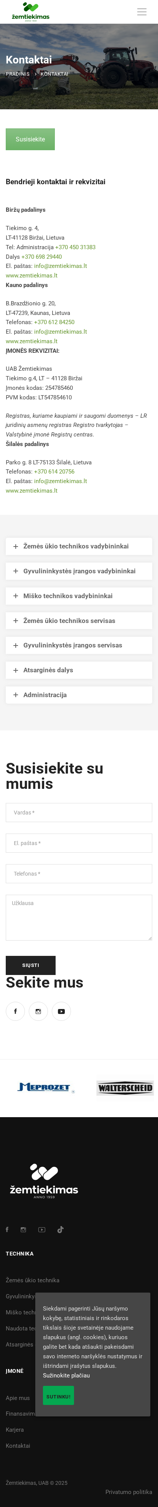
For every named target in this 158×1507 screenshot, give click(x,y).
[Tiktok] (60, 1229)
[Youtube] (61, 1011)
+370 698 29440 (41, 256)
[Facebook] (15, 1011)
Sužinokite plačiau (66, 1375)
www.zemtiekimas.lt (32, 275)
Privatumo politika (128, 1492)
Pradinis (18, 74)
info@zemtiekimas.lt (60, 266)
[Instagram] (38, 1011)
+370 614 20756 (54, 471)
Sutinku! (58, 1397)
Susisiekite (30, 139)
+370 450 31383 (75, 247)
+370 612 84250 (54, 322)
